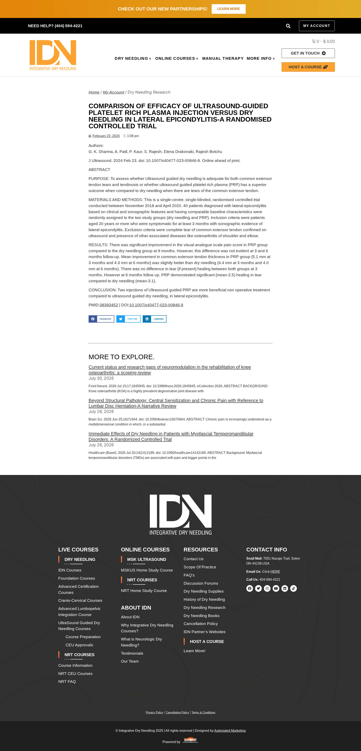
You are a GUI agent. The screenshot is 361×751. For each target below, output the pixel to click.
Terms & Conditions (203, 712)
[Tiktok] (293, 588)
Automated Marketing (230, 730)
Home (94, 92)
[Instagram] (267, 588)
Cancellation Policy (177, 712)
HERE (275, 571)
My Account (113, 92)
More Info (259, 58)
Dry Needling (131, 58)
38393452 (109, 305)
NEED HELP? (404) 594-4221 (55, 26)
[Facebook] (249, 588)
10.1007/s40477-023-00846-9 (156, 305)
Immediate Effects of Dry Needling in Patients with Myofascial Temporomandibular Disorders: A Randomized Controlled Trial (171, 436)
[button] (288, 26)
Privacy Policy (154, 712)
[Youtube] (276, 588)
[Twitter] (258, 588)
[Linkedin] (284, 588)
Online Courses (175, 58)
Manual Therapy (223, 58)
